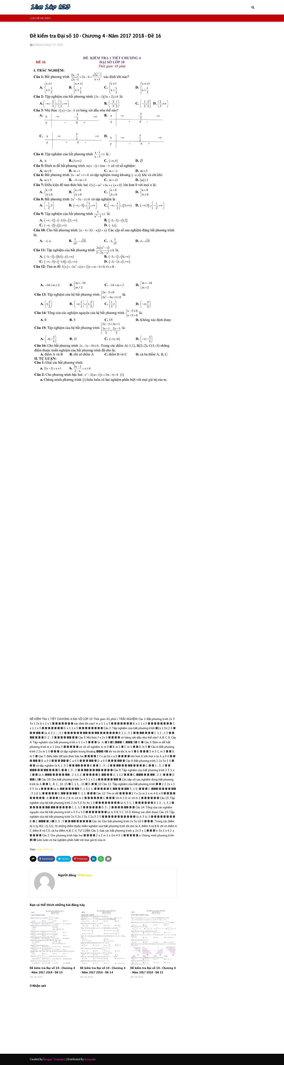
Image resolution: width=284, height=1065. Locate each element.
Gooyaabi (90, 1059)
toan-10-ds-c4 (45, 849)
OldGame (38, 45)
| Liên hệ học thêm (40, 18)
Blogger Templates (54, 1059)
